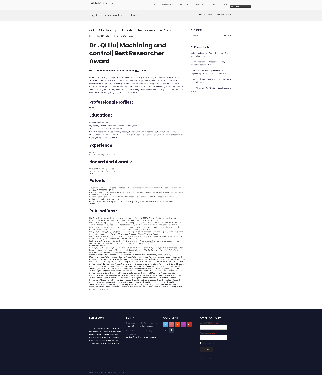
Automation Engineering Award (168, 257)
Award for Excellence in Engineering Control (157, 259)
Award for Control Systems (126, 259)
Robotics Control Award (99, 289)
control (115, 187)
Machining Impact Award (169, 280)
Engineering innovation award (108, 270)
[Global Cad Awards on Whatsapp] (165, 330)
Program (199, 5)
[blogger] (177, 324)
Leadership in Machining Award (143, 275)
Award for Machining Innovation (124, 261)
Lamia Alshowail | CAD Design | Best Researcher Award (211, 89)
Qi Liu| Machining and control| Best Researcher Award (131, 30)
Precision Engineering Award (146, 286)
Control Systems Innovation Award (123, 266)
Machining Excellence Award (146, 280)
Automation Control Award (143, 257)
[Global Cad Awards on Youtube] (189, 324)
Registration (184, 5)
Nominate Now (168, 5)
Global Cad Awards (102, 3)
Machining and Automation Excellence (112, 277)
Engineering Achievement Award (147, 268)
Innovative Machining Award (117, 275)
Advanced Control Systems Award (130, 254)
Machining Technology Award (121, 284)
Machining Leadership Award (131, 282)
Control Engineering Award (132, 264)
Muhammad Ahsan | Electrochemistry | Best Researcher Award (209, 54)
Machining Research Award (156, 282)
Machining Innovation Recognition (103, 282)
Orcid (91, 107)
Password (208, 333)
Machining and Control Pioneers (142, 277)
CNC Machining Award (110, 264)
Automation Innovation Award (101, 259)
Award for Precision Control (150, 261)
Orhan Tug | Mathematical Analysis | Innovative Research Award (211, 80)
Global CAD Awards (125, 36)
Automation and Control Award (118, 257)
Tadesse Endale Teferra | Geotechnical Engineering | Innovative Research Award (208, 72)
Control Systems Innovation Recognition (156, 266)
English (236, 7)
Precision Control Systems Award (119, 286)
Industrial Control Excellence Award (127, 273)
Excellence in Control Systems (161, 270)
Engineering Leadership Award (135, 270)
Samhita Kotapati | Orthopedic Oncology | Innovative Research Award (208, 63)
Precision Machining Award (170, 286)
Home (154, 5)
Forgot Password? (207, 358)
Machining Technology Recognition (149, 284)
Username (209, 323)
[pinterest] (171, 324)
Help (225, 5)
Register (203, 356)
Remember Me (208, 343)
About (213, 5)
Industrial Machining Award (154, 273)
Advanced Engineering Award (158, 254)
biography (102, 254)
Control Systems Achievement (157, 264)
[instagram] (183, 324)
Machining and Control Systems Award (116, 280)
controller (169, 197)
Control (92, 201)
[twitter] (165, 324)
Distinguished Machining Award (119, 268)
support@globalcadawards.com (139, 326)
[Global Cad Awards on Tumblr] (171, 330)
